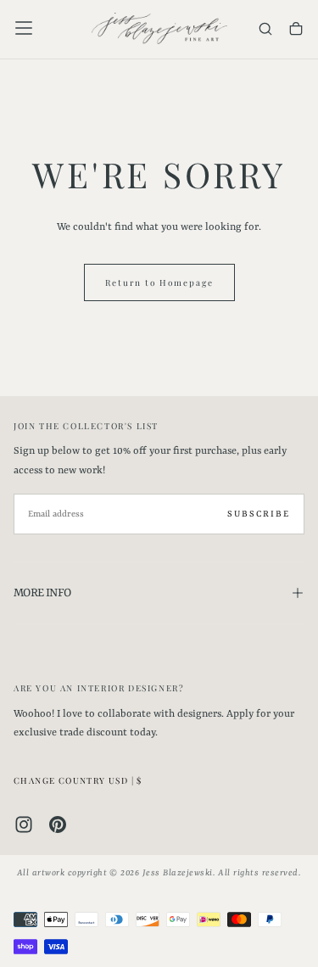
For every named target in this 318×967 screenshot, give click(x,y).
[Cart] (295, 30)
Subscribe (258, 514)
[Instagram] (24, 824)
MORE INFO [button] (42, 593)
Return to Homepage (159, 282)
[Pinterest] (57, 824)
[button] (24, 28)
